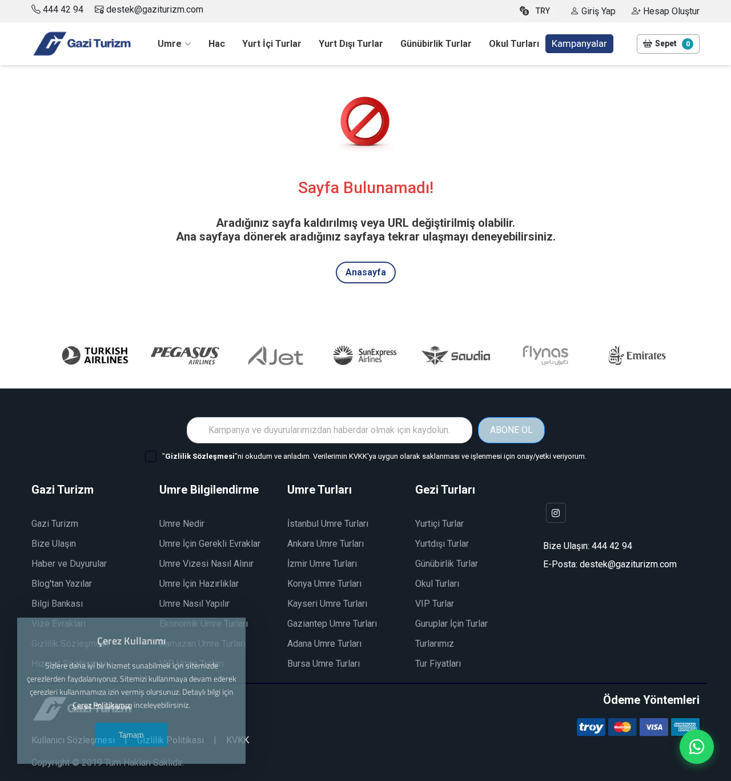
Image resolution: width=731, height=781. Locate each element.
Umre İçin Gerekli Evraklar (209, 543)
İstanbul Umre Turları (327, 523)
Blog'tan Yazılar (61, 583)
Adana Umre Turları (324, 643)
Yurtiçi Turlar (439, 523)
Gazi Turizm (54, 523)
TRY (543, 10)
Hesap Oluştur (670, 11)
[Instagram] (556, 513)
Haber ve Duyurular (69, 563)
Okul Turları (437, 583)
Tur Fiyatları (438, 663)
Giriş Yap (597, 11)
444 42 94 (63, 9)
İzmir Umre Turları (322, 563)
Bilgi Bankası (57, 603)
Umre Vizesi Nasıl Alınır (206, 563)
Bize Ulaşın (53, 543)
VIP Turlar (434, 603)
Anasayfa (366, 272)
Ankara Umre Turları (325, 543)
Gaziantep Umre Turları (332, 623)
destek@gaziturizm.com (153, 9)
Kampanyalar (579, 43)
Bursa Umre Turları (323, 663)
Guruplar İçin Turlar (451, 623)
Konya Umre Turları (324, 583)
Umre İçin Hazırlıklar (199, 583)
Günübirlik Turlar (446, 563)
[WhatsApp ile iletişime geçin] (697, 747)
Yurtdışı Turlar (442, 543)
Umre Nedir (181, 523)
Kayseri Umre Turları (327, 603)
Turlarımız (434, 643)
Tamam (131, 734)
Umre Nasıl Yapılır (194, 603)
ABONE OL (511, 429)
